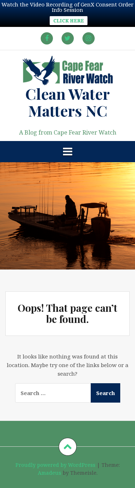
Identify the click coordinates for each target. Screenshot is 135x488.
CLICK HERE (68, 20)
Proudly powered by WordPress (55, 464)
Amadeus (49, 472)
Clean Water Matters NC (67, 102)
